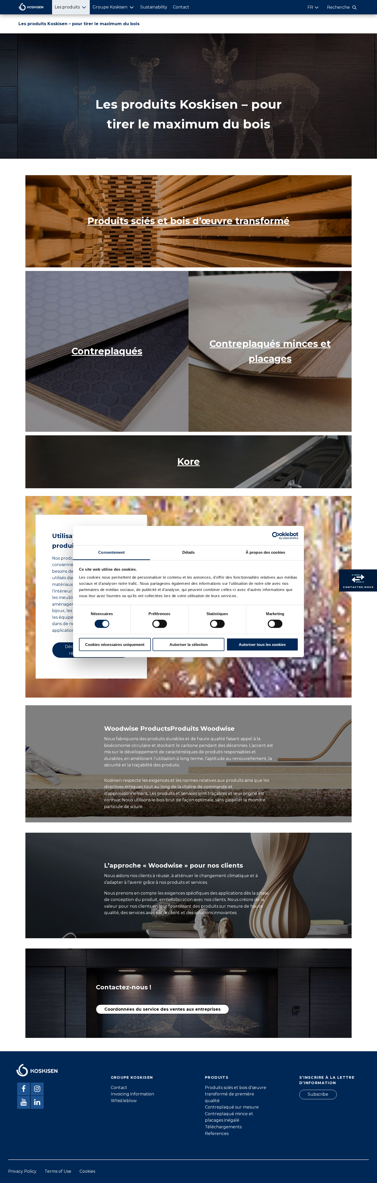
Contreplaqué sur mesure (232, 1107)
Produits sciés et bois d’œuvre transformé (188, 221)
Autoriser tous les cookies (262, 644)
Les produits (67, 7)
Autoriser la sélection (189, 644)
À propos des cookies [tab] (265, 552)
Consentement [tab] (111, 552)
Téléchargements (223, 1126)
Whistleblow (124, 1100)
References (217, 1133)
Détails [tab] (188, 552)
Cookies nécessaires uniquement (114, 644)
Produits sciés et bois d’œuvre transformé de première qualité (235, 1094)
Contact (181, 7)
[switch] (159, 624)
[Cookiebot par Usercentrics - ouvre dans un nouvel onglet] (275, 535)
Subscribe (318, 1094)
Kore (188, 461)
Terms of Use (58, 1171)
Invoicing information (132, 1094)
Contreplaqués (107, 351)
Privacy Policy (22, 1171)
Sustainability (153, 7)
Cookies (87, 1171)
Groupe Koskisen (110, 7)
